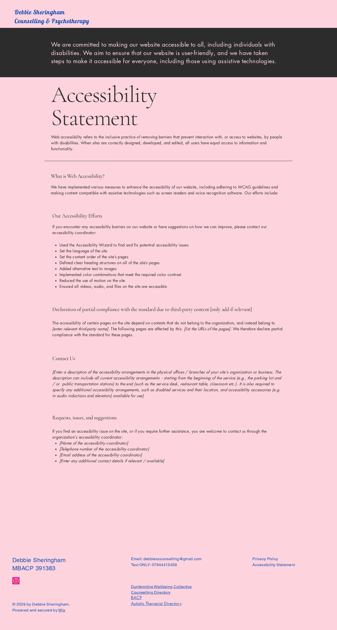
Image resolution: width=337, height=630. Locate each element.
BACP (136, 597)
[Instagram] (15, 580)
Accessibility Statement (273, 564)
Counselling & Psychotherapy (52, 21)
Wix (61, 610)
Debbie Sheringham (40, 12)
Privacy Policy (265, 558)
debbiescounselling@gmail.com (172, 558)
